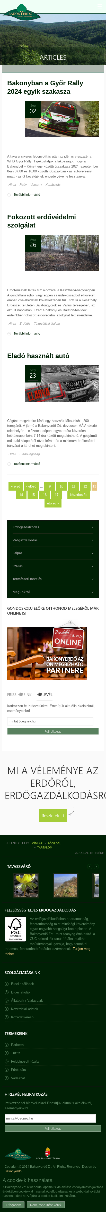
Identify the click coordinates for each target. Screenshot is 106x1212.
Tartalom (44, 847)
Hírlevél (44, 694)
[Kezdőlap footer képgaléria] (26, 897)
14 (21, 495)
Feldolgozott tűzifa (25, 1061)
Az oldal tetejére (89, 852)
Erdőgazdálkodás (26, 527)
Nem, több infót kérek (45, 1205)
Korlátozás (53, 185)
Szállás (18, 566)
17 (56, 495)
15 (33, 495)
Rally (23, 185)
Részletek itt (53, 815)
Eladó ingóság (30, 454)
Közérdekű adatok (24, 1009)
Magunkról (21, 591)
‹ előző (31, 486)
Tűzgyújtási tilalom (47, 323)
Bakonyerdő (13, 1171)
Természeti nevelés (27, 578)
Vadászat (18, 1078)
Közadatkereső (22, 1017)
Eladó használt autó (38, 356)
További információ (27, 195)
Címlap (37, 843)
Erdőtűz (25, 323)
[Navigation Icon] (99, 6)
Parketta (17, 1045)
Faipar (17, 553)
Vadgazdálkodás (25, 540)
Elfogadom (13, 1205)
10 (61, 486)
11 (73, 486)
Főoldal (54, 843)
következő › (78, 495)
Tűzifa (15, 1053)
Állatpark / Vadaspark (27, 1000)
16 (45, 495)
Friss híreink (19, 694)
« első (15, 486)
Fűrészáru (18, 1070)
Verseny (36, 185)
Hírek (12, 185)
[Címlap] (22, 12)
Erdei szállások (22, 984)
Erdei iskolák (20, 992)
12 (85, 486)
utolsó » (53, 503)
